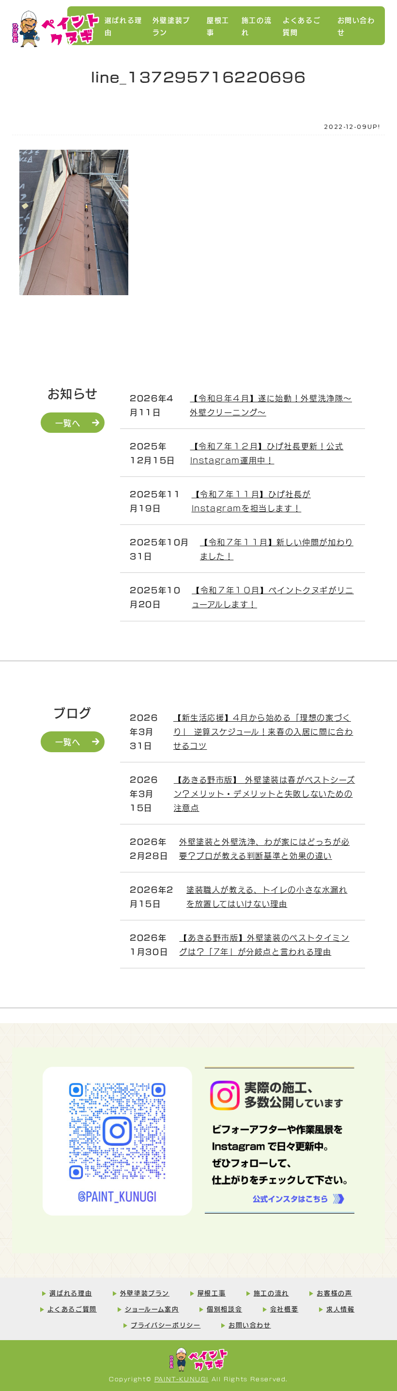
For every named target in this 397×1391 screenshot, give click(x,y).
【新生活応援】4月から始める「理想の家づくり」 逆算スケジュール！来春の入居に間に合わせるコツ (263, 731)
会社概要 (284, 1308)
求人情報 (340, 1308)
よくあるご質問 (302, 26)
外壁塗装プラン (171, 26)
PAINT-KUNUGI (181, 1379)
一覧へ (68, 422)
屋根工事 (218, 26)
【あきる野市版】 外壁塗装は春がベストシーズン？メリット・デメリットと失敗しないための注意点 (264, 793)
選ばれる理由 (123, 26)
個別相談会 (224, 1308)
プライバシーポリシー (165, 1324)
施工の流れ (257, 26)
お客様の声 (334, 1292)
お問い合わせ (356, 26)
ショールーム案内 (152, 1308)
